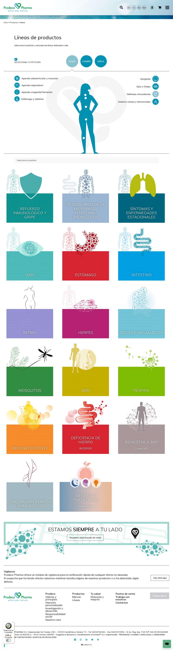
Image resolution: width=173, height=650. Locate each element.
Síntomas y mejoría (97, 598)
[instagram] (81, 640)
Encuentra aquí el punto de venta (85, 537)
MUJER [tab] (72, 61)
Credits (87, 645)
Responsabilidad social (55, 615)
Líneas (76, 600)
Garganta (145, 78)
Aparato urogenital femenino (37, 92)
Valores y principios (51, 598)
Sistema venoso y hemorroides (134, 101)
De (144, 7)
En (139, 7)
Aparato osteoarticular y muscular (40, 78)
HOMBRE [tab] (86, 61)
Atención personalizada (53, 603)
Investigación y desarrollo (54, 609)
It (134, 7)
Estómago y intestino (33, 99)
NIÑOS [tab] (101, 61)
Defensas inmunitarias (138, 94)
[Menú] (12, 622)
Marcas (76, 597)
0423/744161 (98, 632)
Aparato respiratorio (32, 85)
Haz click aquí (160, 578)
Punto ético (160, 595)
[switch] (8, 640)
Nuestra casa (53, 620)
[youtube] (92, 640)
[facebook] (75, 640)
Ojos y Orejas (143, 86)
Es (129, 7)
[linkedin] (87, 640)
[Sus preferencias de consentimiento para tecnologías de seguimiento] (4, 645)
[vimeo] (98, 640)
